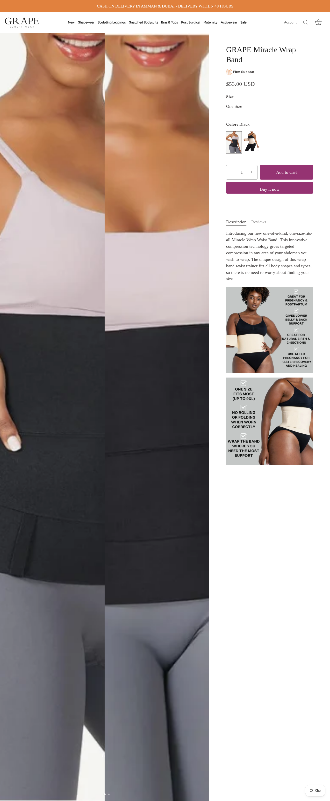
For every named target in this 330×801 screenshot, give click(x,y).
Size (230, 96)
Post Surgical (190, 22)
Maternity (210, 22)
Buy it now (270, 189)
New (71, 22)
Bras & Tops (169, 22)
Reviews (258, 221)
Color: (238, 124)
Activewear (229, 22)
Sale (243, 22)
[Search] (305, 22)
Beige (251, 141)
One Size (234, 106)
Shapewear (86, 22)
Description (236, 221)
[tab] (238, 222)
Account (290, 22)
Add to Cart (286, 172)
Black (234, 142)
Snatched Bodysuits (143, 22)
